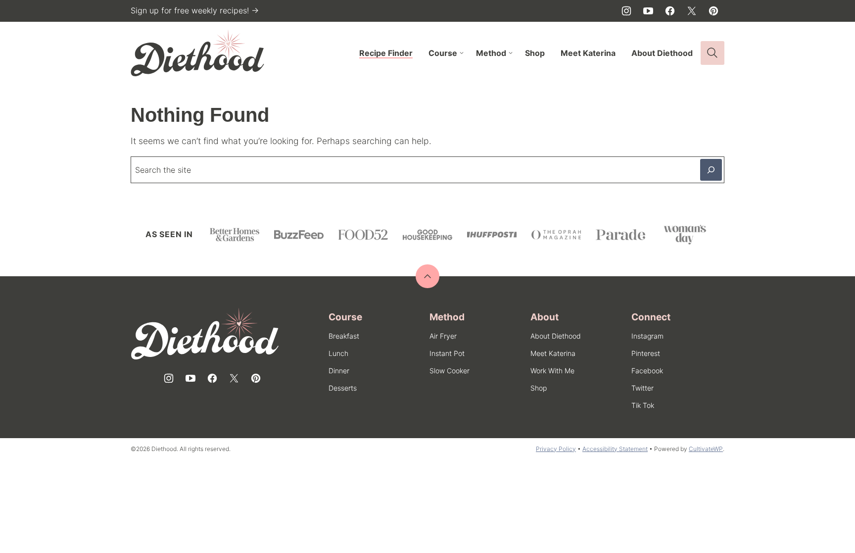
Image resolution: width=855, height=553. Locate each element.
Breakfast (344, 336)
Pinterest (645, 353)
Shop (535, 53)
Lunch (338, 353)
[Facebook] (670, 11)
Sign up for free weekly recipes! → (195, 10)
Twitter (642, 388)
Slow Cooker (449, 370)
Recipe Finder (386, 53)
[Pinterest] (713, 11)
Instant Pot (447, 353)
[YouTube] (648, 11)
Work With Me (552, 370)
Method (491, 53)
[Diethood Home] (197, 53)
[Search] (712, 53)
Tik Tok (642, 405)
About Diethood (662, 53)
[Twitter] (692, 11)
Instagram (647, 336)
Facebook (647, 370)
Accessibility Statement (615, 448)
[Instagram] (626, 11)
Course (442, 53)
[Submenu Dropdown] (462, 53)
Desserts (343, 388)
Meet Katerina (588, 53)
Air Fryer (443, 336)
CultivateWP (706, 448)
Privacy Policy (556, 448)
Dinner (339, 370)
